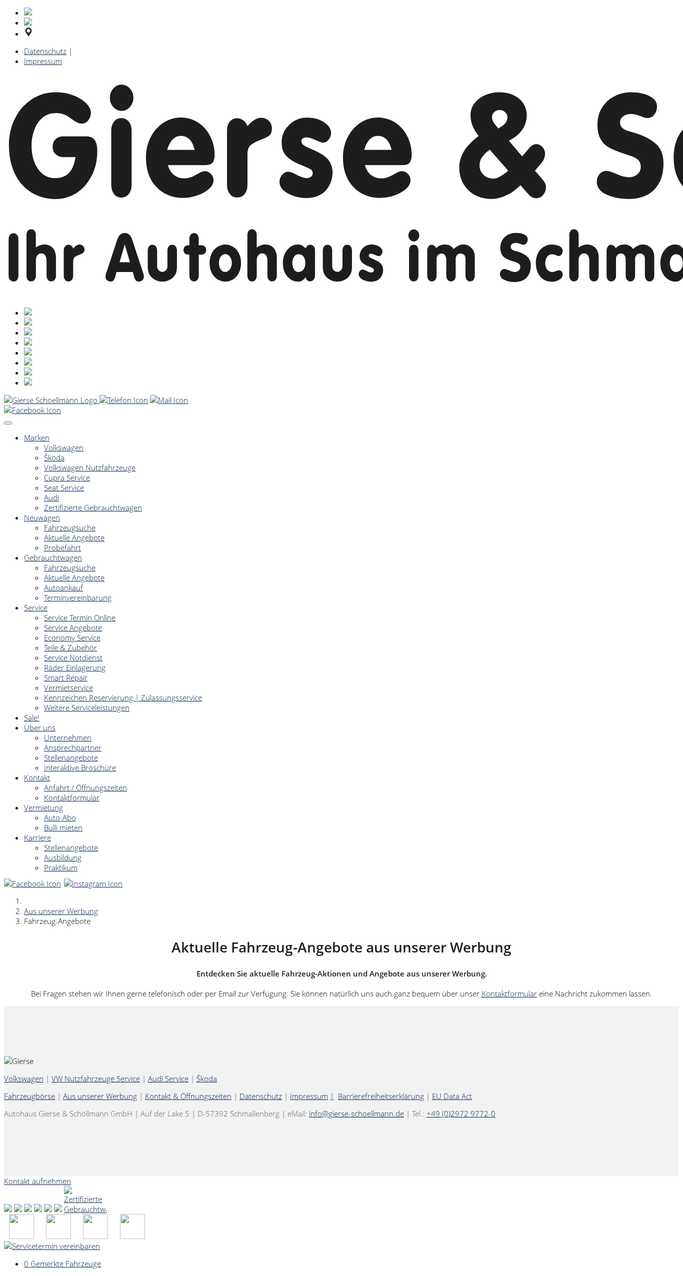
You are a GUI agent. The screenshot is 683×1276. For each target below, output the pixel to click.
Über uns (40, 727)
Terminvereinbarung (78, 597)
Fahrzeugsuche (70, 527)
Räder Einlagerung (75, 667)
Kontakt (37, 777)
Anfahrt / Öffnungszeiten (85, 787)
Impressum (43, 61)
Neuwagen (42, 517)
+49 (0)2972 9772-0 (461, 1113)
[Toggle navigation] (8, 423)
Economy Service (72, 637)
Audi (51, 497)
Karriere (37, 837)
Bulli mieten (63, 827)
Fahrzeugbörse (29, 1096)
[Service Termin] (132, 1236)
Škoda (54, 457)
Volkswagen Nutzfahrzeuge (90, 467)
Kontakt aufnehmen (37, 1181)
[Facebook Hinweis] (33, 410)
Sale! (32, 717)
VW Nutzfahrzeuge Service (96, 1079)
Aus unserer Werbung (61, 911)
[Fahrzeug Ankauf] (95, 1236)
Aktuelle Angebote (74, 537)
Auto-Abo (60, 817)
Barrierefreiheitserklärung (381, 1096)
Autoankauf (63, 587)
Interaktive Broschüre (80, 767)
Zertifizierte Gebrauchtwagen (93, 507)
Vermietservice (68, 687)
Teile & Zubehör (70, 647)
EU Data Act (452, 1096)
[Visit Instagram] (94, 883)
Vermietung (43, 807)
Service (36, 607)
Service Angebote (73, 627)
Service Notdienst (73, 657)
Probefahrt (62, 547)
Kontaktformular (72, 797)
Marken (37, 437)
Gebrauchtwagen (53, 557)
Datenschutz (45, 51)
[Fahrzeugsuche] (21, 1236)
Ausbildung (63, 857)
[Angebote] (58, 1236)
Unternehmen (68, 737)
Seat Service (64, 487)
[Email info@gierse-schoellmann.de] (169, 400)
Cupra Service (67, 477)
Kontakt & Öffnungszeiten (188, 1096)
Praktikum (61, 867)
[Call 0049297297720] (124, 400)
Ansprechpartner (73, 747)
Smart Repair (66, 677)
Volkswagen (64, 447)
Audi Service (168, 1079)
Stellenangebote (71, 757)
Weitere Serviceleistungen (87, 707)
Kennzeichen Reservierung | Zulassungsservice (123, 697)
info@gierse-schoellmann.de (356, 1113)
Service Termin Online (80, 617)
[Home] (52, 400)
